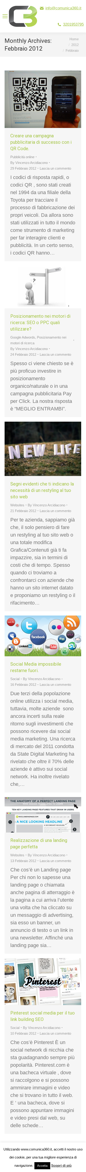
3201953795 (73, 24)
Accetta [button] (42, 1165)
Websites (17, 505)
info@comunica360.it (63, 8)
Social (14, 679)
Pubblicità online (22, 157)
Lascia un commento (55, 168)
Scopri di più (61, 1165)
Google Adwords (22, 337)
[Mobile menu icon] (5, 16)
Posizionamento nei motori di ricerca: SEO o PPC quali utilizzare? (40, 322)
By (29, 163)
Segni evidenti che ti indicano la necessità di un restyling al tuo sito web (42, 490)
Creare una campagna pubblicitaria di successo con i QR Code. (41, 142)
